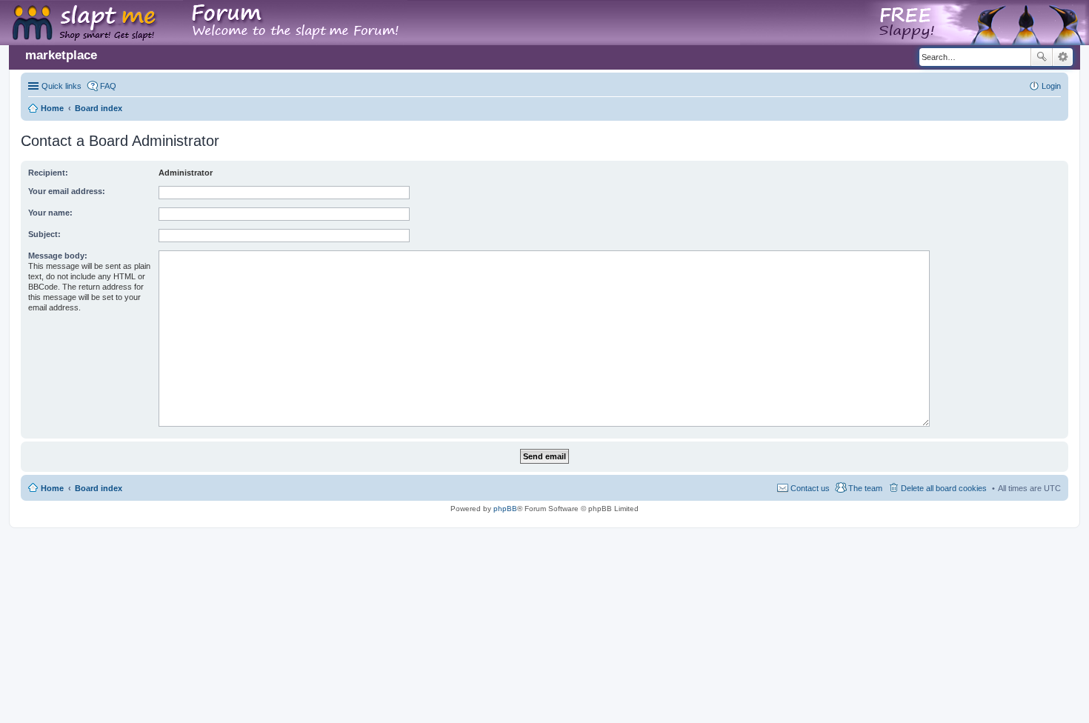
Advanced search (1063, 57)
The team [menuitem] (865, 488)
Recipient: (48, 172)
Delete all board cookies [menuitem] (944, 488)
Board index (98, 488)
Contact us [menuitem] (810, 488)
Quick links (61, 85)
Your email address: (66, 191)
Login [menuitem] (1051, 85)
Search (1041, 57)
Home (52, 488)
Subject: (44, 234)
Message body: (57, 255)
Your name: (50, 212)
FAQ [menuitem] (108, 85)
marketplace (61, 55)
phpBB (505, 508)
